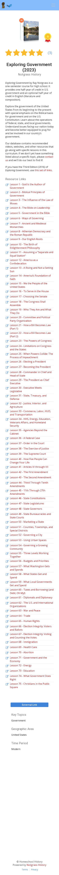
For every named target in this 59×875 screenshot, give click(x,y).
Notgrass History (36, 865)
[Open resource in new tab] (6, 185)
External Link (29, 704)
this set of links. (43, 170)
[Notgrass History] (9, 5)
